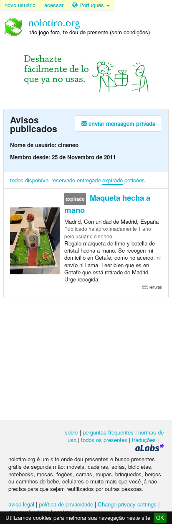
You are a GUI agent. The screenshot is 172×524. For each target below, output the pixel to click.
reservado (63, 180)
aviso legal (21, 504)
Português (92, 5)
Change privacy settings (127, 504)
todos (16, 180)
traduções (144, 440)
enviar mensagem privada (121, 124)
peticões (134, 180)
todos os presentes (104, 440)
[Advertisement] (86, 358)
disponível (37, 180)
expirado (112, 180)
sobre (71, 432)
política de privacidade (66, 504)
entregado (89, 180)
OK (160, 517)
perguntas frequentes (108, 432)
